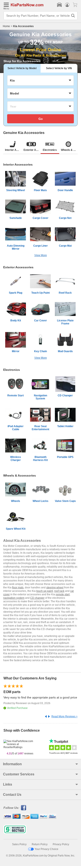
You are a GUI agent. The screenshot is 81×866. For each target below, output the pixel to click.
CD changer (37, 597)
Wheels (15, 501)
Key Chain (40, 351)
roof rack (59, 591)
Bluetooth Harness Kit (40, 459)
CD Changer (65, 395)
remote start (63, 594)
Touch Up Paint (40, 292)
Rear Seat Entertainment (40, 428)
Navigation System (40, 397)
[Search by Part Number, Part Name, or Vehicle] (73, 15)
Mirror (15, 351)
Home (6, 26)
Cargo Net (65, 218)
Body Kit (15, 320)
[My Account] (67, 4)
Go (40, 118)
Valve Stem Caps (65, 501)
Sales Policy (19, 844)
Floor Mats (40, 190)
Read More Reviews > (64, 716)
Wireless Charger (15, 459)
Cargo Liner (40, 245)
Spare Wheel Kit (15, 528)
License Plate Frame (65, 322)
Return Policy (40, 844)
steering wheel (55, 587)
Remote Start (15, 395)
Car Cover (40, 320)
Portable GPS (65, 457)
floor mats (18, 587)
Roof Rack (65, 292)
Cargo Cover (40, 218)
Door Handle (65, 190)
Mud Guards (65, 351)
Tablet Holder (65, 426)
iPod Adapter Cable (16, 428)
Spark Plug (15, 292)
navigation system (13, 597)
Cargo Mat (65, 245)
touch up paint (44, 591)
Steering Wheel (15, 190)
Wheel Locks (40, 501)
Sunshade (16, 218)
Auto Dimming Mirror (15, 247)
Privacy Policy (61, 844)
